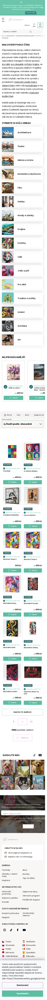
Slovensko (10, 945)
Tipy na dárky (29, 878)
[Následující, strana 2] (22, 721)
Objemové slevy (30, 891)
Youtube (40, 755)
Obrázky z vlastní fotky (9, 875)
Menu (3, 21)
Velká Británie (12, 956)
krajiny (36, 64)
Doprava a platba (10, 898)
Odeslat (28, 827)
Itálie (28, 949)
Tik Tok (34, 755)
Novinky (26, 874)
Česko (8, 941)
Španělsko (30, 952)
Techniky (6, 870)
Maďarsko (30, 941)
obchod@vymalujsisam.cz (20, 853)
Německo (10, 952)
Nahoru (25, 737)
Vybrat (15, 398)
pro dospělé (17, 64)
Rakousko (30, 956)
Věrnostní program (31, 896)
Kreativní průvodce (10, 913)
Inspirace (6, 880)
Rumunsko (31, 945)
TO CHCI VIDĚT (30, 13)
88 (31, 721)
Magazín (6, 917)
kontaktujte (31, 85)
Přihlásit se (27, 25)
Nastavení (22, 985)
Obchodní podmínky (6, 892)
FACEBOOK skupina (31, 900)
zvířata (28, 64)
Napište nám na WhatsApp (20, 856)
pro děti (6, 64)
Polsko (8, 949)
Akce (25, 870)
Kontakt (5, 902)
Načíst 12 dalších (22, 712)
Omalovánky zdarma (28, 914)
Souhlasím (23, 993)
